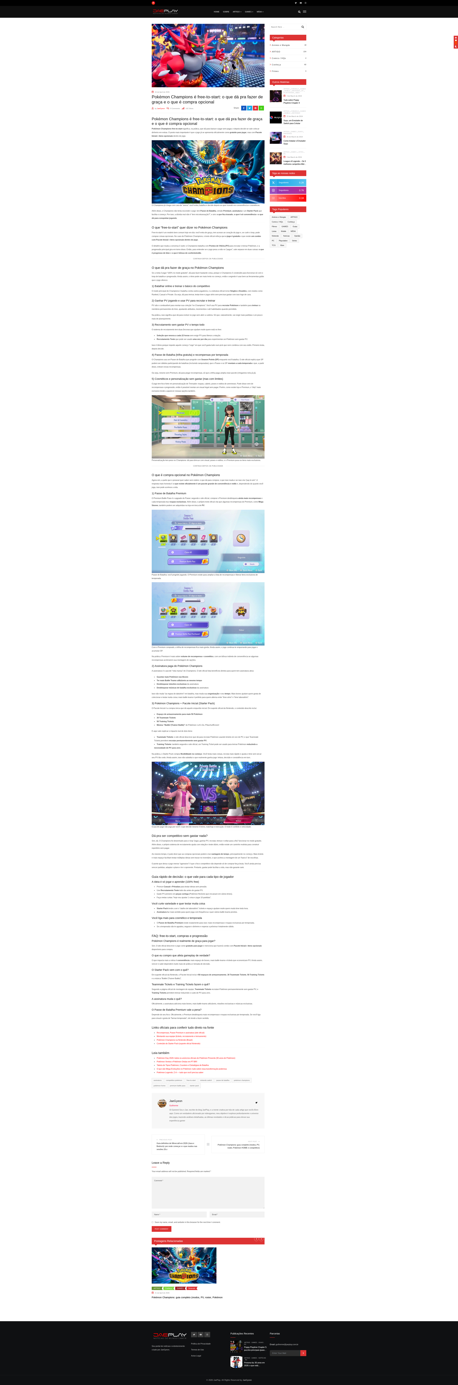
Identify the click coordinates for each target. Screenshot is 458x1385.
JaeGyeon (161, 108)
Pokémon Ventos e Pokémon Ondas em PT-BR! (177, 1062)
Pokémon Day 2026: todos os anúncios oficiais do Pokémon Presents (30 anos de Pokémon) (196, 1058)
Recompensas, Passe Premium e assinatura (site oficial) (180, 1033)
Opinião (297, 236)
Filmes (274, 226)
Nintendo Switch (206, 1080)
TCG (274, 245)
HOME (216, 12)
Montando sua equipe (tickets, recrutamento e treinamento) (181, 1036)
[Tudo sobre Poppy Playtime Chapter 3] (276, 96)
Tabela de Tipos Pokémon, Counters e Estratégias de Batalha (183, 1065)
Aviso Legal (196, 1356)
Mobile (287, 91)
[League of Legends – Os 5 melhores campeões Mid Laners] (276, 158)
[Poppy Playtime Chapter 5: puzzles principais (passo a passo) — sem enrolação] (236, 1347)
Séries (294, 241)
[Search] (299, 12)
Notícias (286, 236)
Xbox (297, 93)
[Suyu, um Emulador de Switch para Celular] (276, 117)
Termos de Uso (197, 1350)
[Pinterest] (255, 108)
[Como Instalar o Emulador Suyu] (276, 138)
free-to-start (191, 1080)
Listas (300, 152)
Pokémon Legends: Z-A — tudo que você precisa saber (180, 1072)
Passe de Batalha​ (222, 1080)
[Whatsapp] (261, 108)
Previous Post (165, 1140)
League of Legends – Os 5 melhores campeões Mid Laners (295, 164)
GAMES (248, 12)
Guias (300, 131)
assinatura (157, 1080)
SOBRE (226, 12)
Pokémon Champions (242, 1080)
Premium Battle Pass (177, 1086)
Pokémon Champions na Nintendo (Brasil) (175, 1040)
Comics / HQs (277, 222)
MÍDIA (259, 12)
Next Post (252, 1141)
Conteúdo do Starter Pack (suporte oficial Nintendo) (178, 1044)
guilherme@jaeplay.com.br (287, 1344)
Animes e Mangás (279, 217)
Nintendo (296, 91)
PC (303, 91)
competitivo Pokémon (174, 1080)
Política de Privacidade (201, 1344)
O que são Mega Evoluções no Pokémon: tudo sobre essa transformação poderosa (192, 1069)
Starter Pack (194, 1086)
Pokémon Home (159, 1086)
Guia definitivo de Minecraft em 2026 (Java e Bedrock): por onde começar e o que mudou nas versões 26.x (177, 1146)
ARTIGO (236, 12)
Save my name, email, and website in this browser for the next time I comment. (187, 1222)
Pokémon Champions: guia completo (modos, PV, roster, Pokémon (187, 1297)
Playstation (289, 93)
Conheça (295, 89)
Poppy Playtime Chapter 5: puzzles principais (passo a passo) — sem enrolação (255, 1350)
